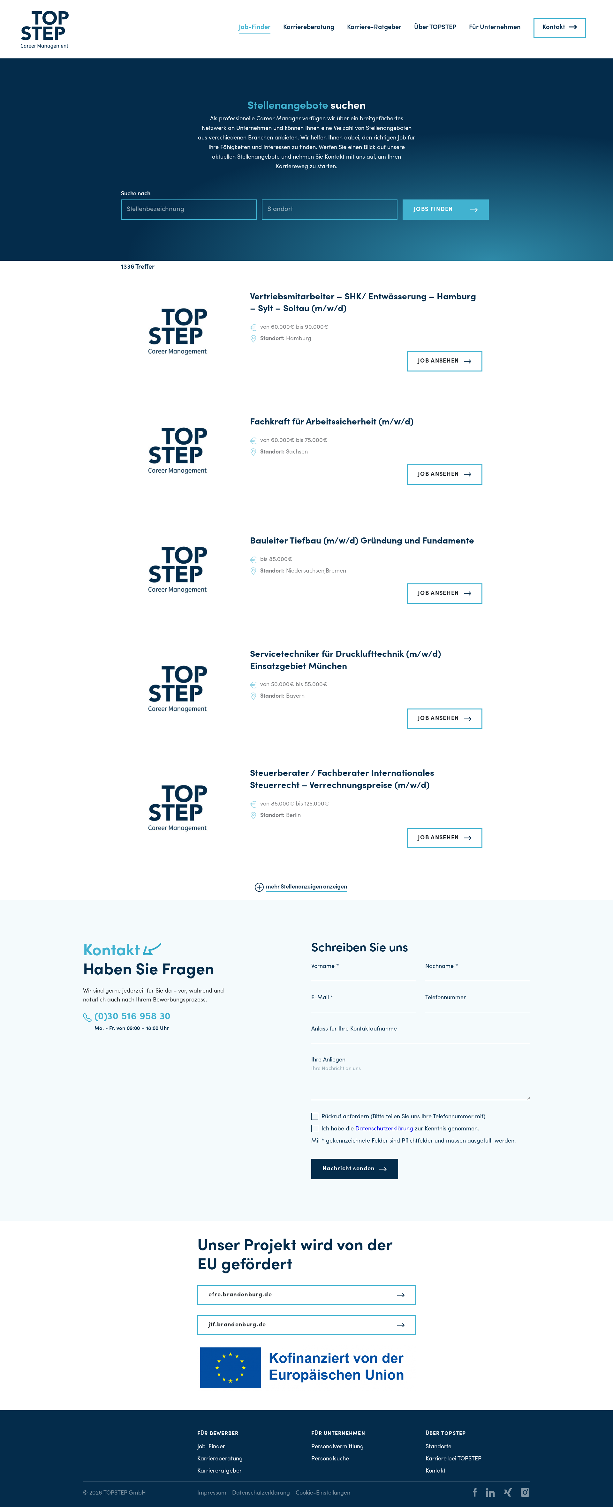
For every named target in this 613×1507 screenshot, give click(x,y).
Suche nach (135, 194)
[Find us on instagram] (521, 1493)
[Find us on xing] (504, 1493)
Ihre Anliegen (328, 1060)
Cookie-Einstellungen (323, 1493)
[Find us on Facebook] (475, 1493)
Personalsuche (330, 1459)
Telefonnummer (445, 998)
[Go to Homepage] (45, 30)
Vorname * (325, 967)
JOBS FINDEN (433, 210)
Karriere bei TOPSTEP (453, 1459)
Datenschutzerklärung (261, 1493)
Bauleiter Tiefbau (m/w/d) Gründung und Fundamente (362, 541)
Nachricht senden (348, 1169)
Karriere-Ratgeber (374, 28)
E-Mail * (322, 998)
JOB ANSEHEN (438, 361)
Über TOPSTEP (435, 28)
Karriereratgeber (219, 1471)
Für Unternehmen (495, 28)
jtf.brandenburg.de (237, 1325)
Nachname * (441, 967)
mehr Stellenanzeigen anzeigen (306, 887)
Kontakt (553, 28)
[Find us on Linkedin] (486, 1493)
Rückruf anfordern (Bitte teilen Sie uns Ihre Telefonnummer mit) (403, 1117)
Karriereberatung (308, 28)
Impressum (211, 1493)
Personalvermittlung (337, 1447)
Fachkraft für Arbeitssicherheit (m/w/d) (331, 422)
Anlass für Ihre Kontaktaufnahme (354, 1029)
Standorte (438, 1447)
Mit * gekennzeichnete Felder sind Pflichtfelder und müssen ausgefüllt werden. (413, 1141)
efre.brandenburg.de (240, 1295)
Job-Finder (254, 28)
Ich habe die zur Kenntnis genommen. (400, 1129)
